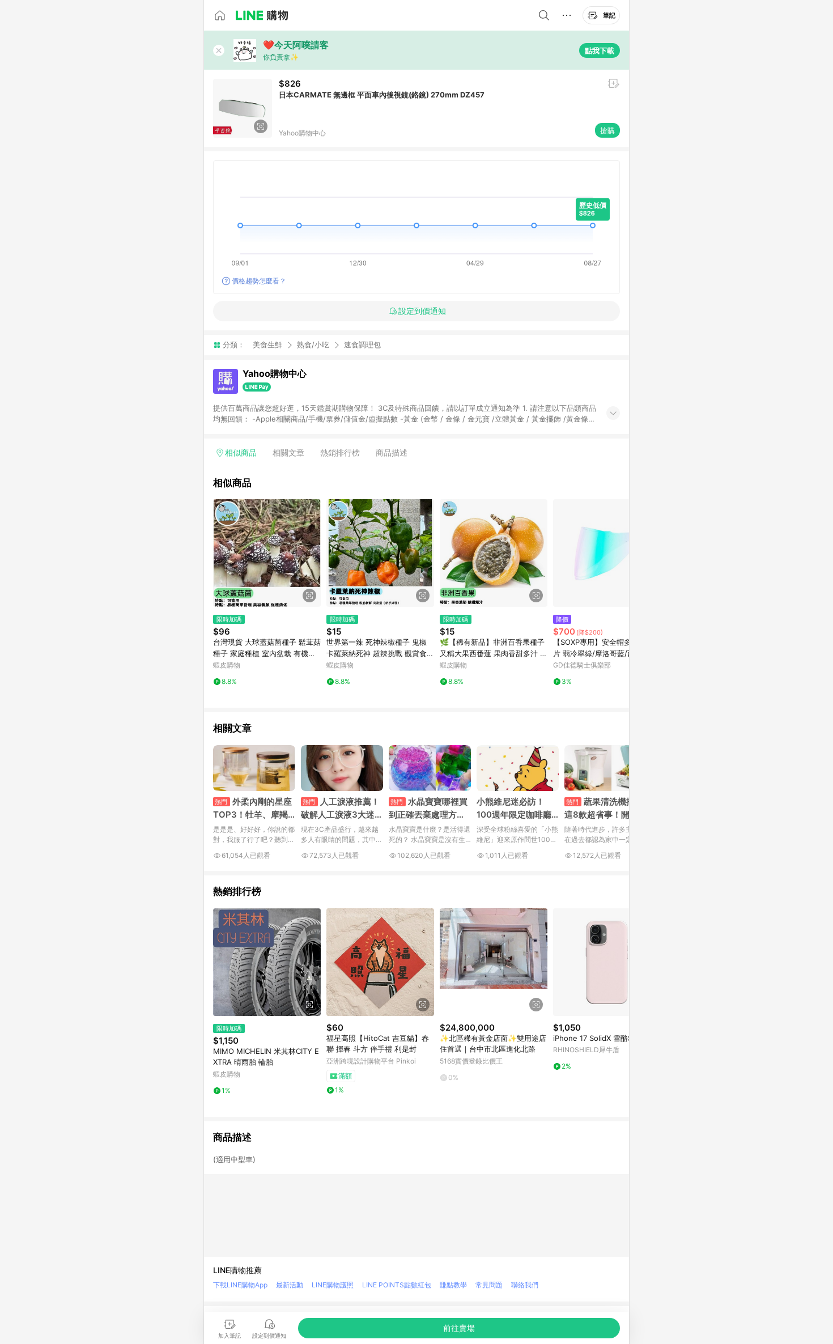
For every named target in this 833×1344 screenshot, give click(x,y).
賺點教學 (453, 1285)
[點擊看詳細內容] (267, 553)
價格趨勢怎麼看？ (259, 281)
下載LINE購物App (240, 1285)
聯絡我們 (524, 1285)
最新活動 (289, 1285)
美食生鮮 (267, 344)
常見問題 (489, 1285)
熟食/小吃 (313, 344)
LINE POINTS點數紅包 (396, 1285)
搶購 (607, 130)
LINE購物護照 (333, 1285)
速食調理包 (362, 345)
